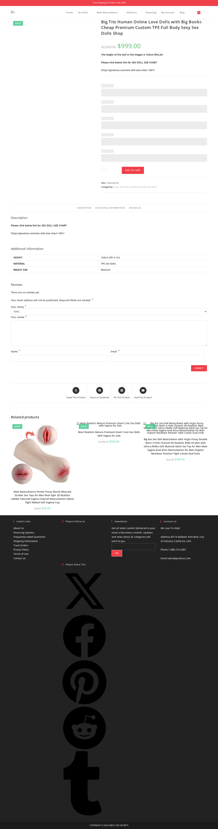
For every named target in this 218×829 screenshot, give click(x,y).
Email (115, 351)
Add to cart (133, 170)
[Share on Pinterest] (84, 704)
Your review (19, 317)
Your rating (18, 307)
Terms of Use (20, 553)
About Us (18, 528)
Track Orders (20, 545)
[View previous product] (198, 21)
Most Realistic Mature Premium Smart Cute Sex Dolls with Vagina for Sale (109, 433)
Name (15, 351)
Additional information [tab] (110, 207)
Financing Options (23, 532)
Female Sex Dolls (138, 186)
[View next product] (204, 21)
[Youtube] (64, 536)
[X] (64, 549)
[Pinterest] (64, 556)
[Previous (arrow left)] (6, 414)
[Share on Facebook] (84, 657)
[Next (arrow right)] (212, 414)
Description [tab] (84, 207)
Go (117, 553)
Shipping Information (25, 541)
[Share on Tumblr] (84, 814)
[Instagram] (64, 542)
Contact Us (19, 558)
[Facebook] (64, 529)
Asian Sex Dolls (121, 186)
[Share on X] (84, 612)
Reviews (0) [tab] (135, 207)
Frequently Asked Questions (29, 536)
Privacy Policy (21, 549)
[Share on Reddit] (84, 749)
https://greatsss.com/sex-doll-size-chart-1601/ (128, 70)
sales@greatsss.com (179, 558)
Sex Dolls (152, 186)
